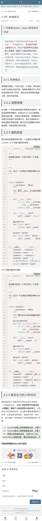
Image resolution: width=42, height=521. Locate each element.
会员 (36, 519)
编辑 (31, 21)
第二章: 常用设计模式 (25, 6)
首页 (3, 6)
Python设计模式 (12, 6)
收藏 (38, 21)
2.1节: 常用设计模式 (10, 11)
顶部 (26, 519)
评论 (15, 519)
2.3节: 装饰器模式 (32, 11)
